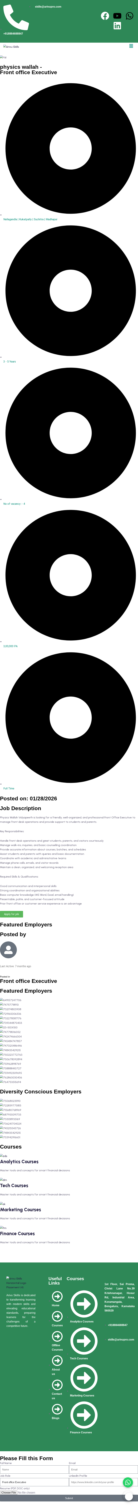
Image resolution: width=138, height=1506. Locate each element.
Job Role (5, 1475)
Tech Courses (14, 1185)
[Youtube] (117, 16)
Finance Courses (17, 1233)
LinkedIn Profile (78, 1475)
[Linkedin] (117, 25)
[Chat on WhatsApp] (128, 1482)
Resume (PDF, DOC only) (15, 1488)
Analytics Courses (19, 1161)
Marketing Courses (20, 1209)
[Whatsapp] (129, 16)
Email (72, 1463)
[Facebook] (105, 16)
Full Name (6, 1463)
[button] (131, 46)
